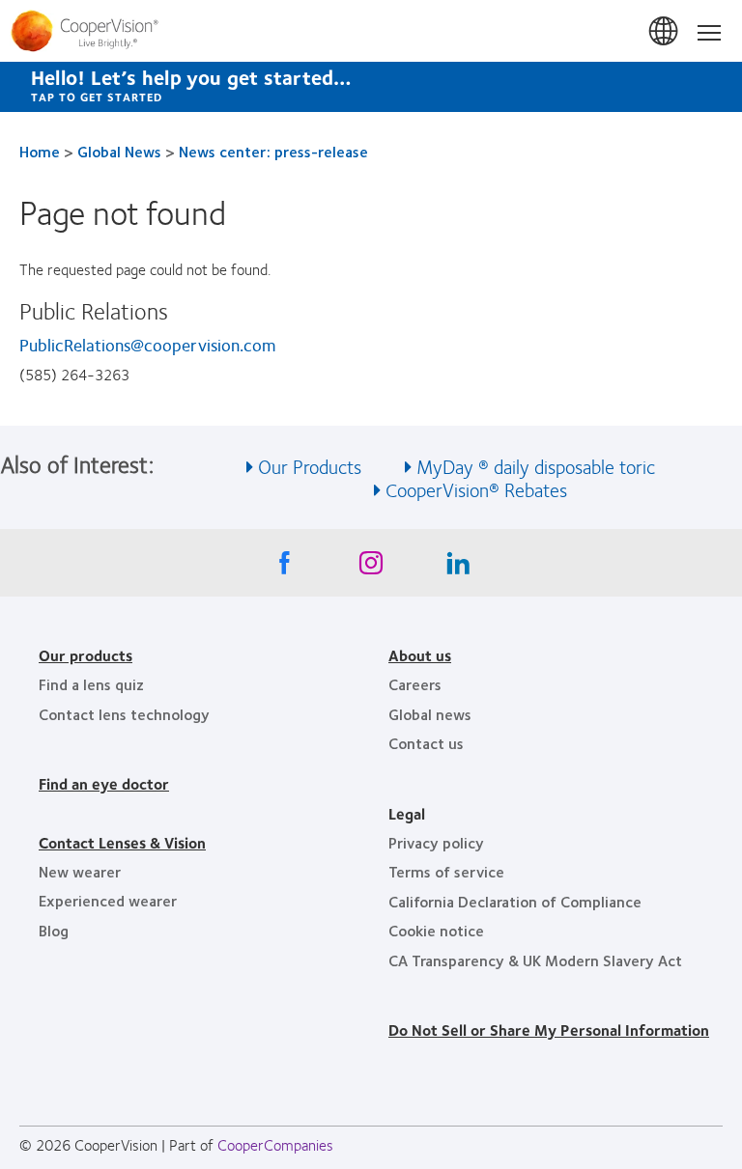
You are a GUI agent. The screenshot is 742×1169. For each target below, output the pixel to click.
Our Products (309, 466)
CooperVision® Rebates (476, 489)
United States (664, 31)
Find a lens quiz (91, 684)
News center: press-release (273, 151)
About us (419, 655)
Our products (85, 655)
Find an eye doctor (104, 783)
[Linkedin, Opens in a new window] (458, 568)
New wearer (80, 871)
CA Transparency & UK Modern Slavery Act (535, 960)
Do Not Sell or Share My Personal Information (548, 1029)
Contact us (426, 743)
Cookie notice (436, 930)
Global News (119, 151)
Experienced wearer (108, 900)
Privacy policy (436, 842)
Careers (415, 684)
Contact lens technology (124, 714)
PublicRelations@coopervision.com (147, 344)
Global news (429, 714)
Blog (54, 930)
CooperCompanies (275, 1144)
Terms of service (446, 871)
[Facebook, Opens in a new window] (284, 568)
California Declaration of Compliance (515, 901)
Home (39, 151)
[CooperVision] (371, 31)
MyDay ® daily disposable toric (535, 466)
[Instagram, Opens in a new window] (371, 568)
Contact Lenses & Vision (122, 842)
